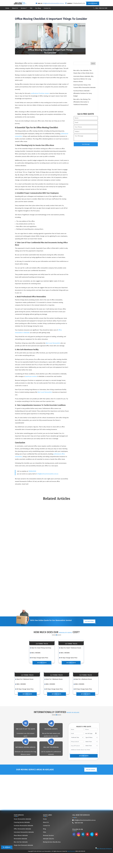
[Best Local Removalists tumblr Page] (91, 834)
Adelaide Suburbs (48, 839)
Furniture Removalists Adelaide (23, 825)
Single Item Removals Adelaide (23, 845)
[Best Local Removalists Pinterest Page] (87, 834)
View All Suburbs (90, 769)
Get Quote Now (89, 621)
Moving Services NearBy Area (52, 842)
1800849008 (32, 471)
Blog (44, 829)
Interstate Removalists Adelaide (24, 832)
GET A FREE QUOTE (42, 662)
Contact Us (47, 8)
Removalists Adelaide (20, 839)
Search (93, 63)
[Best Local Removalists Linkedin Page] (82, 834)
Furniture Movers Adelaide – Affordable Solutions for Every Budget (82, 93)
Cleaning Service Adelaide (22, 822)
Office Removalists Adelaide (22, 829)
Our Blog (38, 8)
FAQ (31, 8)
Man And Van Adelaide (21, 842)
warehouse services (31, 376)
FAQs (44, 832)
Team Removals (71, 851)
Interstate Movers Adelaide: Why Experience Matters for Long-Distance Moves (83, 79)
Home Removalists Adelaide (22, 819)
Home (7, 8)
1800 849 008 (78, 823)
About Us (15, 8)
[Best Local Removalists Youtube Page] (96, 834)
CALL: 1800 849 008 (101, 8)
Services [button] (23, 8)
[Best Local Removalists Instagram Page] (78, 834)
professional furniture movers (40, 93)
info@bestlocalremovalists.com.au (53, 3)
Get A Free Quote (92, 3)
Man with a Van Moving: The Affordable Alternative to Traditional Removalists (81, 101)
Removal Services (48, 835)
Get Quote (7, 847)
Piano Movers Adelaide (21, 835)
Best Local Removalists (53, 343)
